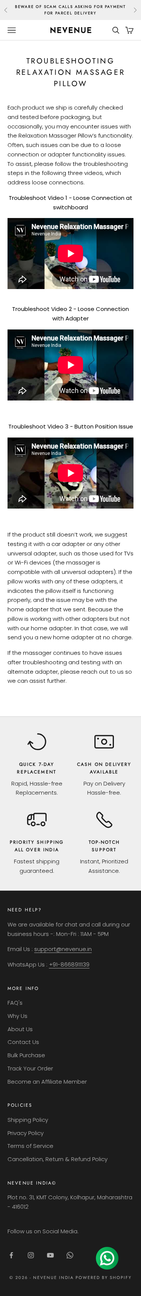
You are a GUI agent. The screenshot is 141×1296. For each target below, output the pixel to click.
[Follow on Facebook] (11, 1255)
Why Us (17, 1016)
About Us (20, 1029)
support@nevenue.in (63, 949)
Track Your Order (30, 1068)
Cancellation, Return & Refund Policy (58, 1159)
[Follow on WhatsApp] (70, 1255)
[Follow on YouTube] (50, 1255)
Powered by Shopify (104, 1277)
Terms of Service (30, 1146)
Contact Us (23, 1042)
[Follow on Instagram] (31, 1255)
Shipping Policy (28, 1120)
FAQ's (15, 1003)
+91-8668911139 (69, 964)
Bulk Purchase (26, 1055)
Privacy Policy (26, 1133)
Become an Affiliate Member (47, 1082)
